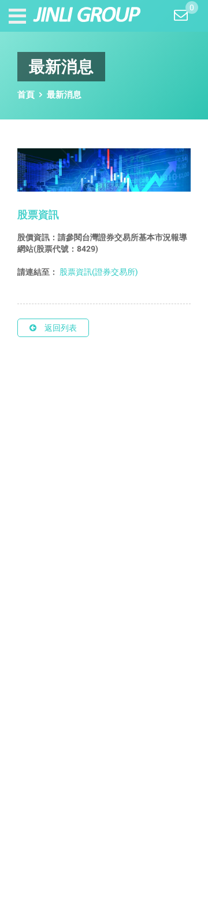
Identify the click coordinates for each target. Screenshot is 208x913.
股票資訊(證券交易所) (98, 271)
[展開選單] (18, 16)
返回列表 (60, 327)
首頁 (26, 94)
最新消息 (64, 94)
